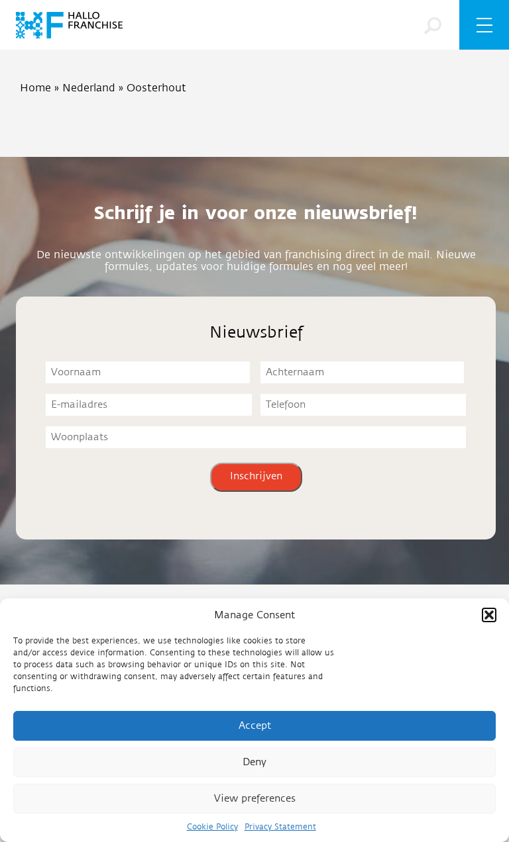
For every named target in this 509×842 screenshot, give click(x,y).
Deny (254, 762)
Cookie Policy (212, 826)
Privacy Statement (280, 826)
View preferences (255, 798)
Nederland (88, 88)
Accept (255, 725)
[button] (489, 615)
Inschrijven (256, 476)
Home (35, 88)
